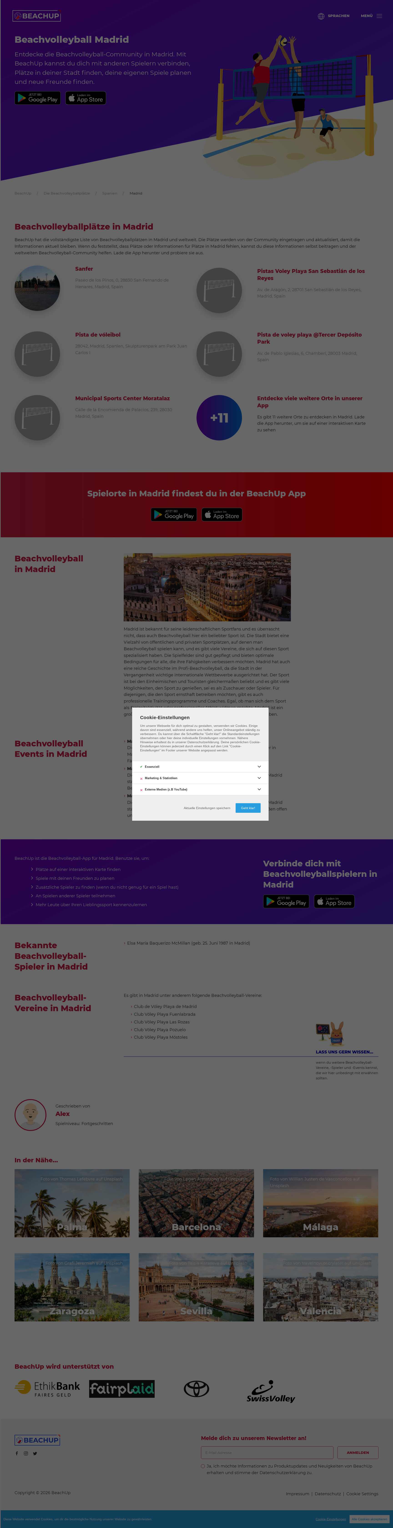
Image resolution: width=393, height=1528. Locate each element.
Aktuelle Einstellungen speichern (207, 808)
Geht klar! (248, 808)
